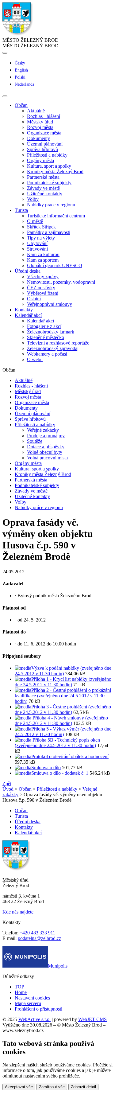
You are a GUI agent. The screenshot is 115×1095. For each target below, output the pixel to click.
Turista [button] (21, 210)
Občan (25, 789)
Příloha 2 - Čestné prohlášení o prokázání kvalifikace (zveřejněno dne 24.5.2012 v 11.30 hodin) (63, 696)
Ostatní (34, 298)
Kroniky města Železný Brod (55, 171)
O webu (35, 359)
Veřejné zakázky (43, 430)
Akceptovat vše (19, 1087)
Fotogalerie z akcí (44, 326)
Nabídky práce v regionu (51, 204)
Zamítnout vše (52, 1087)
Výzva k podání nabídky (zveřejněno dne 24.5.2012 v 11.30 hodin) (63, 670)
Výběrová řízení (42, 293)
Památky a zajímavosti (48, 232)
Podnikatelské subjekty (49, 182)
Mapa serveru (28, 1003)
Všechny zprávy (43, 276)
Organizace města (44, 132)
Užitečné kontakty (44, 193)
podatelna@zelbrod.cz (39, 938)
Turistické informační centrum (56, 215)
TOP (19, 986)
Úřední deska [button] (27, 271)
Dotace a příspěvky (45, 446)
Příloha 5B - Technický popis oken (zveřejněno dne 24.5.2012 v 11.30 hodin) (57, 742)
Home (21, 992)
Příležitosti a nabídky (47, 155)
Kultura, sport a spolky (49, 166)
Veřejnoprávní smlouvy (49, 304)
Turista (21, 816)
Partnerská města (43, 177)
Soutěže (34, 441)
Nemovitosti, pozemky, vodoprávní (61, 282)
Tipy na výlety (41, 237)
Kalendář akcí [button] (28, 315)
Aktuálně (36, 110)
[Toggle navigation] (4, 96)
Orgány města (40, 160)
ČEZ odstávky (41, 287)
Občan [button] (21, 105)
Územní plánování (45, 143)
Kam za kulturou (43, 254)
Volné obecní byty (44, 452)
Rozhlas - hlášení (43, 116)
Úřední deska (27, 821)
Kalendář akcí (40, 320)
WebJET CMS (92, 1019)
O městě (35, 221)
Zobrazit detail (83, 1087)
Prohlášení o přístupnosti (38, 1008)
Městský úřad (40, 121)
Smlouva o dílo (46, 767)
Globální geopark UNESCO (54, 265)
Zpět (6, 783)
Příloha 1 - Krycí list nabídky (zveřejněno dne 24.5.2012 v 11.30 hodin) (63, 681)
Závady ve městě (43, 188)
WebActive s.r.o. (34, 1019)
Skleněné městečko (45, 337)
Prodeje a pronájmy (46, 435)
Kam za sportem (43, 260)
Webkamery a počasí (47, 354)
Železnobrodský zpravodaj (53, 348)
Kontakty (24, 309)
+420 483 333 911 (37, 932)
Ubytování (37, 243)
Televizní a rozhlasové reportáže (58, 342)
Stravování (37, 248)
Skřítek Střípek (41, 226)
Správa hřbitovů (42, 149)
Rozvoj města (40, 127)
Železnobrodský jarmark (50, 331)
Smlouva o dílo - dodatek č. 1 (59, 773)
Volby (33, 199)
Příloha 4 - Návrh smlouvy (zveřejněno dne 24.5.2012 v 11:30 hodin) (61, 720)
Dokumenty (38, 138)
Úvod (7, 789)
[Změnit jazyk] (4, 53)
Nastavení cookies (32, 997)
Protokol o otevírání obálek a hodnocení (70, 756)
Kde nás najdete (17, 911)
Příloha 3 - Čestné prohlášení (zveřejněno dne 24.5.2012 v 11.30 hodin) (63, 709)
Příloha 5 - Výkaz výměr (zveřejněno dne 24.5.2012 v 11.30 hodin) (63, 731)
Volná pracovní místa (47, 457)
